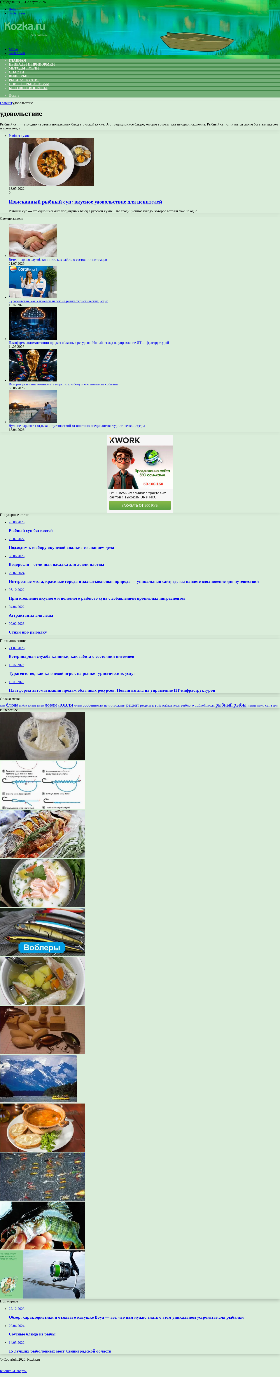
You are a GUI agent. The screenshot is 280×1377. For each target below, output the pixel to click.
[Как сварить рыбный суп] (42, 1004)
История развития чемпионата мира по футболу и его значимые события (63, 384)
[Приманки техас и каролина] (42, 1248)
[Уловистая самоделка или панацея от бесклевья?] (42, 1053)
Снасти (16, 72)
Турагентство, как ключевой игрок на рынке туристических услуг (58, 301)
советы (260, 705)
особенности (93, 705)
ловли (51, 705)
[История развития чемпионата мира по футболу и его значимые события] (33, 380)
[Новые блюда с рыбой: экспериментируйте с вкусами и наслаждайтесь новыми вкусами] (42, 857)
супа (268, 705)
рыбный (224, 705)
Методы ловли (24, 68)
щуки (275, 705)
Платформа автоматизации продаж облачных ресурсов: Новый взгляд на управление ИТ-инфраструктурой (89, 343)
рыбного (187, 705)
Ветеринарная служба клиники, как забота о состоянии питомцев (58, 259)
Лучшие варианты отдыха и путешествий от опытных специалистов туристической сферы (77, 426)
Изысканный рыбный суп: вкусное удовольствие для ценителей (85, 202)
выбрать (32, 705)
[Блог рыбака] (25, 42)
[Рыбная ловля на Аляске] (38, 1101)
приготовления (114, 705)
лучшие (78, 705)
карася (40, 706)
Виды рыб (19, 76)
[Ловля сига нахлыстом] (42, 1199)
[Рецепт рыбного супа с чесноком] (42, 1150)
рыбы (240, 705)
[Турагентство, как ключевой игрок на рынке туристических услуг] (33, 297)
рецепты (147, 705)
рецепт (132, 705)
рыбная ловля (171, 705)
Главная (6, 103)
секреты (251, 705)
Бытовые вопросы (28, 88)
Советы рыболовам (29, 84)
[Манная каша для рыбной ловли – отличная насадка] (42, 759)
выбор (23, 705)
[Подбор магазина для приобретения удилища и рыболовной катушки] (42, 1297)
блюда (12, 705)
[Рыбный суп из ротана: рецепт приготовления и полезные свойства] (42, 906)
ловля (65, 704)
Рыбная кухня (24, 80)
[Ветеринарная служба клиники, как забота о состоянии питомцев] (33, 256)
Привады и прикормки (32, 64)
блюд (2, 705)
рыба (158, 705)
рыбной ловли (205, 705)
